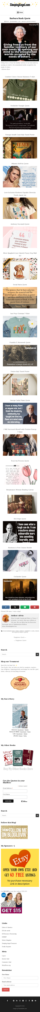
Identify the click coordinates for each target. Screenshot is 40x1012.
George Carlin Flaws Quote (20, 400)
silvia (7, 21)
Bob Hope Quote (20, 519)
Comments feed (6, 962)
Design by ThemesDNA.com (20, 1009)
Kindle (26, 730)
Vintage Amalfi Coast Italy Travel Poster (20, 134)
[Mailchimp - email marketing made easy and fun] (24, 803)
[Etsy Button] (26, 1000)
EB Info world (6, 931)
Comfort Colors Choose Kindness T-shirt (20, 77)
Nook (28, 732)
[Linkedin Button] (17, 1000)
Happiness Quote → (20, 637)
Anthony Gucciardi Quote (20, 224)
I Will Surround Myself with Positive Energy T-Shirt (20, 430)
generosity (28, 631)
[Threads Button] (10, 1001)
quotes (26, 632)
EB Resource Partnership (9, 934)
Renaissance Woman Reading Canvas (20, 490)
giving (33, 631)
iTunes (20, 736)
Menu (21, 12)
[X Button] (4, 1001)
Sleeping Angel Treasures (9, 943)
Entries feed (5, 959)
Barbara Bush (11, 631)
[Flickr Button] (23, 1000)
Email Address (8, 788)
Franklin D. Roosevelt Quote (20, 342)
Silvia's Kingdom (6, 940)
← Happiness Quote (20, 640)
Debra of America (7, 927)
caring (17, 631)
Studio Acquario (6, 947)
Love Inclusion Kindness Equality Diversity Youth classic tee (20, 193)
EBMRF (4, 937)
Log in (4, 956)
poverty (21, 632)
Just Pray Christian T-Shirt (20, 313)
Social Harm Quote (20, 284)
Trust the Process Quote (20, 461)
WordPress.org (6, 965)
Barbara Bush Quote (20, 18)
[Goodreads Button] (32, 1000)
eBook (25, 734)
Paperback (20, 730)
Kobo (25, 736)
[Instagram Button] (20, 1000)
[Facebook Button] (7, 1000)
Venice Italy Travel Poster (20, 371)
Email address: (6, 982)
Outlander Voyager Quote (19, 105)
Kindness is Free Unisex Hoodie (20, 547)
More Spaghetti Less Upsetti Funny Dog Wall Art (20, 254)
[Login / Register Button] (35, 1000)
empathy (22, 631)
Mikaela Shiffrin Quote (19, 163)
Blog (24, 21)
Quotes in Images (31, 21)
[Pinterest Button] (13, 1000)
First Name (6, 794)
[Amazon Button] (29, 1000)
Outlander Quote (20, 576)
